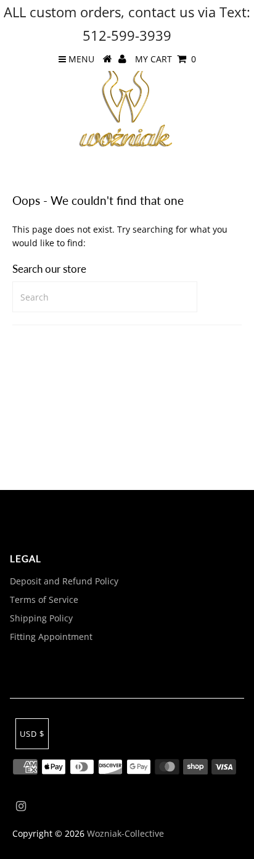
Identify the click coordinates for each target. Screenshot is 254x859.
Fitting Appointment (51, 636)
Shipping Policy (41, 618)
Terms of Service (44, 599)
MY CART (165, 59)
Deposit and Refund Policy (64, 581)
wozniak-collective (125, 833)
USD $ (32, 733)
